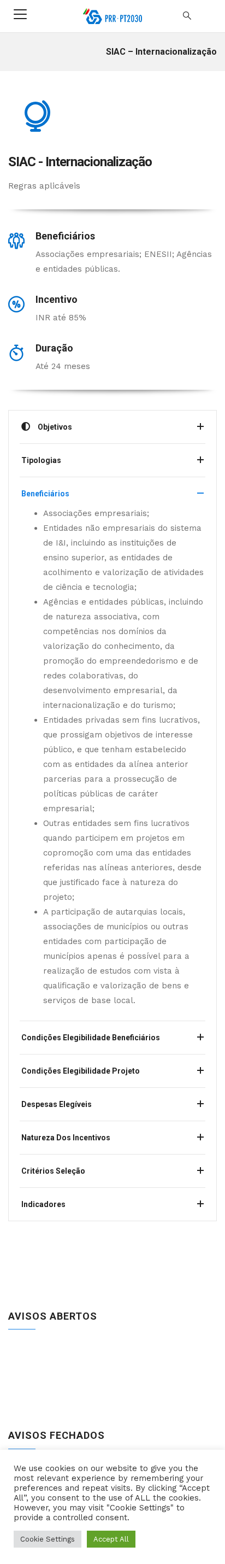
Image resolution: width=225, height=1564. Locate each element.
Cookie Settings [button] (47, 1539)
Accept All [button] (111, 1539)
